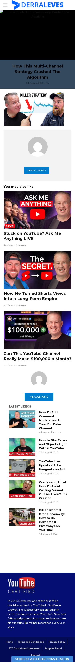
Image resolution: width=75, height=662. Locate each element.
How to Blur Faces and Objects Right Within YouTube (53, 444)
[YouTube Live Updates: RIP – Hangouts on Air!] (22, 468)
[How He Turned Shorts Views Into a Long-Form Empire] (37, 270)
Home (9, 641)
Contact (35, 655)
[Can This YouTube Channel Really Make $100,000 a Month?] (37, 330)
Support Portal (53, 648)
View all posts (37, 170)
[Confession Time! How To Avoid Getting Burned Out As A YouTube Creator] (22, 489)
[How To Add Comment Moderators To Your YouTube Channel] (22, 419)
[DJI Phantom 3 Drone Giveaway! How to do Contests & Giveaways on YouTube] (22, 517)
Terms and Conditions (31, 641)
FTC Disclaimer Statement (24, 648)
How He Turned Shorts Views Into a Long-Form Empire (35, 296)
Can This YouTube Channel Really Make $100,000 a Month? (37, 356)
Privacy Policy (57, 641)
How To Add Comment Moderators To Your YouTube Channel (50, 420)
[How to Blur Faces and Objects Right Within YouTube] (22, 447)
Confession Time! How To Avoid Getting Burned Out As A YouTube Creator (53, 490)
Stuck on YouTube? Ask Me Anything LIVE (32, 236)
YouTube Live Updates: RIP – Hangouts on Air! (52, 465)
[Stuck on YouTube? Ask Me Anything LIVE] (37, 210)
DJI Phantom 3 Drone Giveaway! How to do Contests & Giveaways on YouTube (52, 520)
